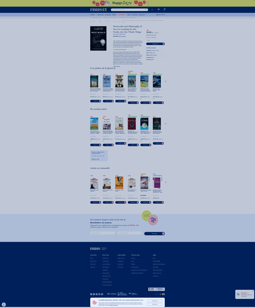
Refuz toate (154, 304)
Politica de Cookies (114, 305)
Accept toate (155, 300)
